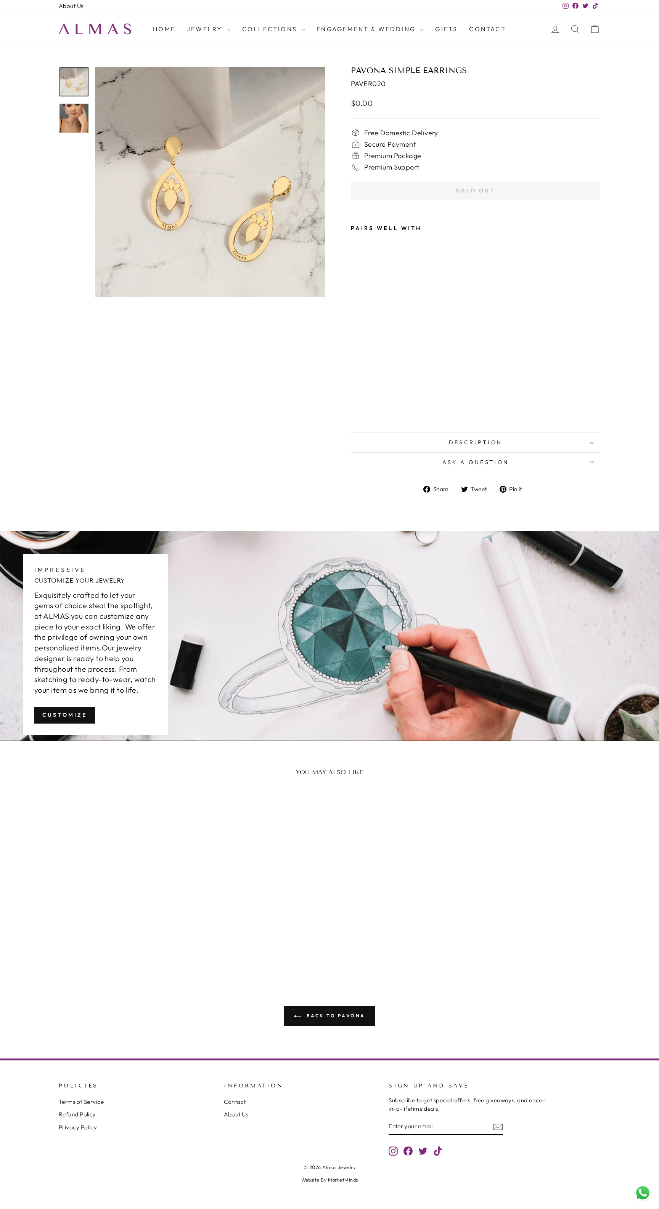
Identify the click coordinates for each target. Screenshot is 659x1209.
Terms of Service (81, 1101)
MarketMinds (343, 1180)
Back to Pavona (334, 1015)
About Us (71, 6)
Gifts (446, 29)
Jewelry (206, 29)
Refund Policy (77, 1114)
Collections (270, 29)
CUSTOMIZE (64, 714)
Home (164, 29)
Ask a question (475, 462)
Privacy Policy (78, 1127)
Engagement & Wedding (367, 29)
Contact (487, 29)
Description (476, 442)
